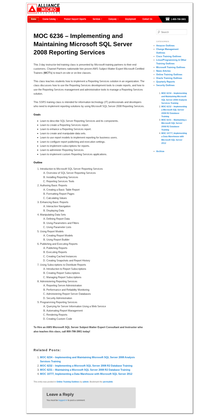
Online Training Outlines (67, 382)
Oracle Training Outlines (169, 78)
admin (86, 382)
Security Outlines (165, 85)
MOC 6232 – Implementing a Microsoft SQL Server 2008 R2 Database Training (86, 365)
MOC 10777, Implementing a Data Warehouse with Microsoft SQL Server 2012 (86, 373)
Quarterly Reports (165, 81)
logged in (63, 400)
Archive (160, 151)
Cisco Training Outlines (168, 56)
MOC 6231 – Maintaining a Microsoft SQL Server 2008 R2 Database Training (85, 369)
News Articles (163, 71)
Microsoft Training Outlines (170, 67)
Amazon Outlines (165, 45)
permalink (108, 382)
